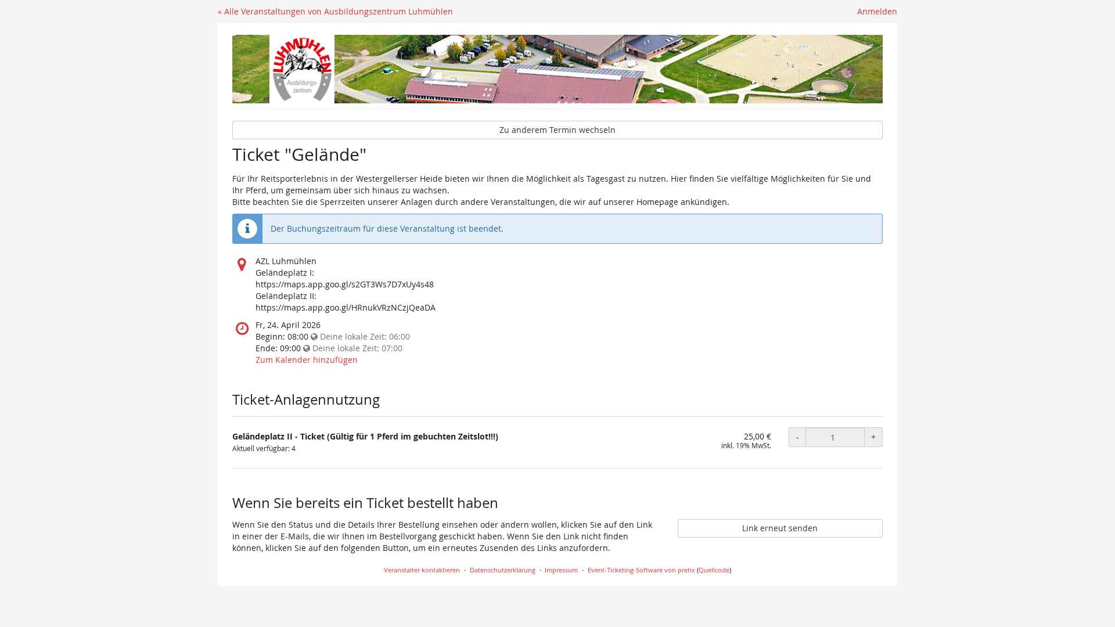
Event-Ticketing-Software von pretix (641, 569)
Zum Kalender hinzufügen (307, 359)
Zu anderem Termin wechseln (557, 129)
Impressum (561, 569)
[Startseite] (557, 69)
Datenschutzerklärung (502, 569)
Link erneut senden (780, 528)
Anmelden (877, 11)
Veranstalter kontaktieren (422, 569)
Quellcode (714, 569)
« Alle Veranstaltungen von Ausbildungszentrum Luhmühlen (335, 11)
